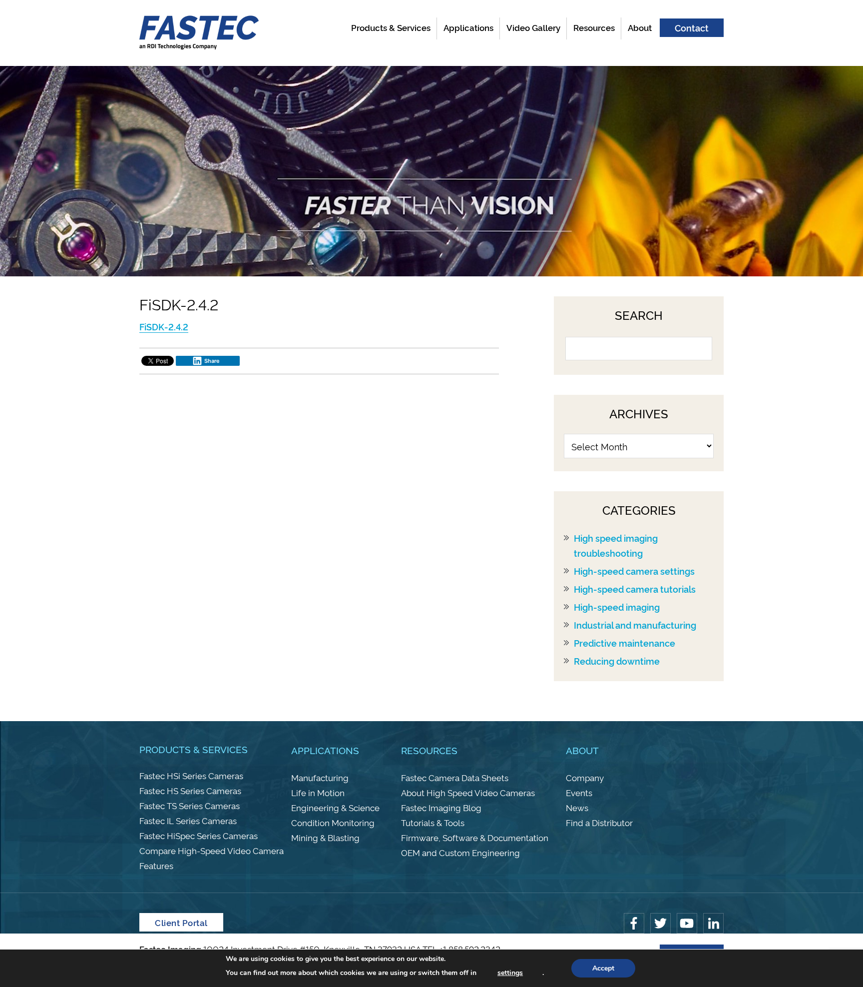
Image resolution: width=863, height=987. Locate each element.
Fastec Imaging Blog (441, 807)
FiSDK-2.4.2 (163, 326)
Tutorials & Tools (432, 822)
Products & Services (193, 749)
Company (585, 777)
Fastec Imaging (199, 33)
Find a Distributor (599, 822)
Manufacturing (320, 777)
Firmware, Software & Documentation (474, 837)
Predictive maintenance (624, 643)
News (577, 807)
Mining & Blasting (325, 837)
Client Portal (181, 922)
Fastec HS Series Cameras (190, 790)
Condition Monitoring (333, 822)
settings (510, 973)
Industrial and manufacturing (635, 625)
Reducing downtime (617, 661)
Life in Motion (318, 792)
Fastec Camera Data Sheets (454, 777)
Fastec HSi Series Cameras (191, 775)
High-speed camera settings (634, 571)
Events (579, 792)
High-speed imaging (617, 607)
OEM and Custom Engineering (460, 852)
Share (212, 360)
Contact (692, 27)
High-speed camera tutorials (635, 589)
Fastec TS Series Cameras (189, 805)
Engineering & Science (335, 807)
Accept (603, 968)
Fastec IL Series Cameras (188, 820)
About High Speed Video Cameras (468, 792)
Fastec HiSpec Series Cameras (198, 835)
